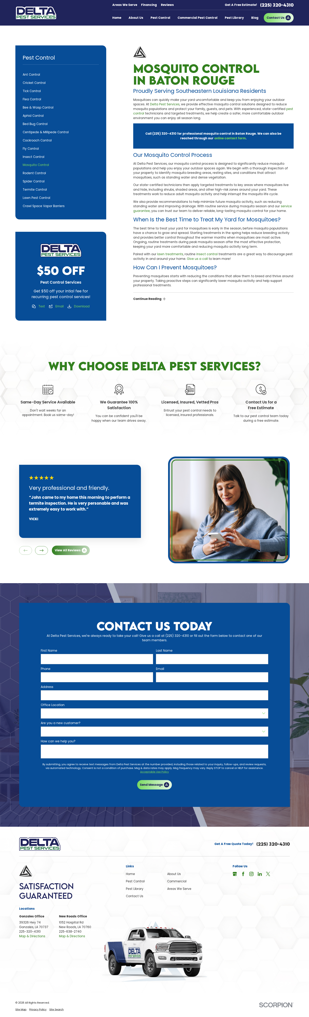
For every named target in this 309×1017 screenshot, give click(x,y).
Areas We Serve (124, 5)
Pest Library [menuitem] (234, 18)
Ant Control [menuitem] (31, 74)
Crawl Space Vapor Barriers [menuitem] (44, 206)
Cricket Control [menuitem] (34, 83)
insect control (207, 254)
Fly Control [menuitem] (31, 148)
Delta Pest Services (165, 104)
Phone (45, 669)
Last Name (164, 651)
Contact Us (134, 896)
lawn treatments (170, 254)
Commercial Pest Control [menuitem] (197, 18)
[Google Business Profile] (235, 874)
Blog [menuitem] (254, 18)
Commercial (177, 881)
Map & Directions (32, 936)
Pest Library (134, 889)
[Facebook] (243, 874)
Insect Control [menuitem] (33, 157)
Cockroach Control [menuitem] (37, 140)
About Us (174, 874)
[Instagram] (251, 874)
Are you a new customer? (60, 723)
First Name (49, 651)
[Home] (36, 13)
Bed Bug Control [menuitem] (35, 124)
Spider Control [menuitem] (34, 181)
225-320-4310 (30, 931)
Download (82, 306)
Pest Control (135, 881)
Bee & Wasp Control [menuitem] (38, 107)
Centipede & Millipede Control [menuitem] (46, 132)
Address (47, 687)
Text (41, 306)
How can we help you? (58, 741)
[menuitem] (20, 1009)
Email (59, 306)
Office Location (53, 705)
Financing (149, 5)
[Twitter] (268, 874)
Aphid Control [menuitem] (33, 116)
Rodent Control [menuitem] (34, 173)
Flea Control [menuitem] (32, 99)
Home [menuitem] (116, 18)
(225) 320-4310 (277, 5)
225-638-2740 (70, 931)
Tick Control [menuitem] (32, 91)
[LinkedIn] (260, 874)
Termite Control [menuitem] (35, 189)
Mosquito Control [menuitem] (36, 165)
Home (130, 874)
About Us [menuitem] (136, 18)
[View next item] (41, 550)
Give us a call (197, 259)
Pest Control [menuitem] (160, 18)
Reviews (167, 5)
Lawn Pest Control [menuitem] (36, 198)
